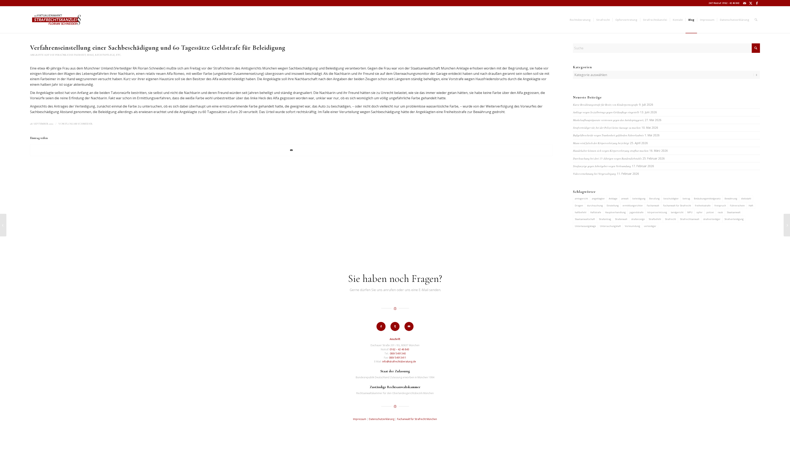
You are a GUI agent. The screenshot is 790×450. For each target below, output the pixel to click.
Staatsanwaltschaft (585, 219)
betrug (686, 198)
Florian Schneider (79, 123)
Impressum (359, 419)
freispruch (720, 205)
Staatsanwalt (733, 212)
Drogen (579, 205)
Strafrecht (670, 219)
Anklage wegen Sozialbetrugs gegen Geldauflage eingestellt (606, 112)
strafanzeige (638, 219)
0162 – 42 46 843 (399, 349)
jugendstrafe (637, 212)
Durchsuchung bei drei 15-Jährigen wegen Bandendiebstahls (607, 158)
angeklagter (598, 198)
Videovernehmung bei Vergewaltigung (594, 174)
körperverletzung (657, 212)
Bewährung (731, 198)
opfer (699, 212)
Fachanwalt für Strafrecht (677, 205)
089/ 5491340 (398, 353)
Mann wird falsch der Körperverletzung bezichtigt (601, 143)
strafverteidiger (711, 219)
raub (720, 212)
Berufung (654, 198)
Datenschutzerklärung (381, 419)
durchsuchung (595, 205)
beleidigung (638, 198)
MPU (689, 212)
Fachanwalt (653, 205)
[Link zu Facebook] (757, 3)
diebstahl (746, 198)
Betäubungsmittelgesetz (707, 198)
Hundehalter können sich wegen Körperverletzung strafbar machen (610, 151)
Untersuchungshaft (610, 226)
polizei (710, 212)
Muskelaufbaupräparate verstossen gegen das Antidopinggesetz (608, 120)
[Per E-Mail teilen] (291, 150)
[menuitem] (580, 19)
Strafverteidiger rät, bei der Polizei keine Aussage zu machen (607, 128)
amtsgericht (581, 198)
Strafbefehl (655, 219)
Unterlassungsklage (585, 226)
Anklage (613, 198)
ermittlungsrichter (633, 205)
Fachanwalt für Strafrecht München (417, 419)
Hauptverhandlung (615, 212)
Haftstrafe (595, 212)
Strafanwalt (621, 219)
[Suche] (756, 19)
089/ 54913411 (397, 357)
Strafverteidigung (734, 219)
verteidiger (650, 226)
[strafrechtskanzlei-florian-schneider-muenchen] (56, 19)
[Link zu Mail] (744, 3)
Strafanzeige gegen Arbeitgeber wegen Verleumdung (602, 166)
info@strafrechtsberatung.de (399, 361)
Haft (751, 205)
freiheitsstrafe (703, 205)
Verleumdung (632, 226)
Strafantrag (605, 219)
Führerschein (737, 205)
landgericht (677, 212)
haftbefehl (580, 212)
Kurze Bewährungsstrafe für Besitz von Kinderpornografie (605, 104)
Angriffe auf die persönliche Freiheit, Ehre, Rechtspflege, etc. (75, 55)
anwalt (625, 198)
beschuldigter (671, 198)
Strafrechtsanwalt (689, 219)
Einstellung (613, 205)
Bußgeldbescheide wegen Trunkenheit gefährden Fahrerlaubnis (608, 135)
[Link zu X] (751, 3)
